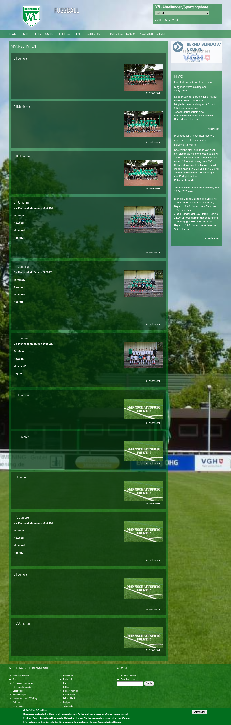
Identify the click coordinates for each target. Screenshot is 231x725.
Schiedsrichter (96, 33)
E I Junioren (21, 202)
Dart (65, 683)
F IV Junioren (22, 517)
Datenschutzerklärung (109, 722)
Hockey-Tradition (70, 690)
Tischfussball (69, 705)
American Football (21, 675)
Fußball (66, 10)
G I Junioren (21, 574)
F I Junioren (21, 395)
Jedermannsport (20, 694)
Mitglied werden (128, 675)
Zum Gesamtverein (168, 19)
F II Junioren (21, 437)
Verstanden (199, 712)
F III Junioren (22, 477)
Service (160, 33)
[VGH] (196, 68)
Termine (24, 33)
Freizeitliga (63, 33)
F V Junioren (22, 623)
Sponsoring (116, 33)
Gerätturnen (18, 690)
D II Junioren (22, 107)
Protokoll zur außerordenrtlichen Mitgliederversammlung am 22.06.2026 (193, 87)
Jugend (49, 33)
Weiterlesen (155, 93)
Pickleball (17, 702)
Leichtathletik (69, 698)
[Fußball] (31, 28)
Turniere (78, 33)
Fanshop (131, 33)
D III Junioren (22, 156)
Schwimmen (18, 705)
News (12, 33)
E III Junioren (22, 338)
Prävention (146, 33)
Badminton (68, 675)
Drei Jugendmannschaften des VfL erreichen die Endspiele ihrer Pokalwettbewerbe (194, 140)
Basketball (67, 679)
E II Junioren (22, 266)
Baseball (16, 679)
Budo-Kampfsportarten (23, 683)
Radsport (67, 702)
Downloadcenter (128, 679)
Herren (36, 33)
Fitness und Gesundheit (23, 687)
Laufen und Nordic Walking (25, 698)
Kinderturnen (69, 694)
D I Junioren (21, 58)
